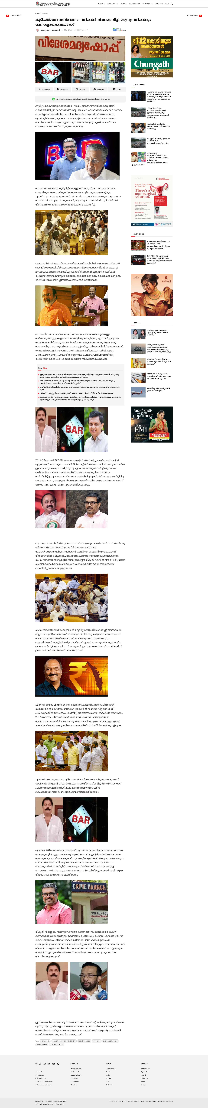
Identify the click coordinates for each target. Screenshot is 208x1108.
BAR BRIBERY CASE (110, 1041)
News (100, 4)
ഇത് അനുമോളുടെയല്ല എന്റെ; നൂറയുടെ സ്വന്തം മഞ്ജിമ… (157, 332)
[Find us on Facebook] (36, 1063)
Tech (143, 1081)
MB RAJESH (45, 1041)
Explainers (75, 1081)
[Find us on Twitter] (40, 1063)
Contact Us (39, 1075)
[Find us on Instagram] (45, 1063)
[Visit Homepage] (53, 3)
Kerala (108, 1072)
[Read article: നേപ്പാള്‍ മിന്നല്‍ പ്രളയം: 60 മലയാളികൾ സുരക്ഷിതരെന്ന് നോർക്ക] (138, 142)
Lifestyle (144, 1078)
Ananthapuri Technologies (54, 1104)
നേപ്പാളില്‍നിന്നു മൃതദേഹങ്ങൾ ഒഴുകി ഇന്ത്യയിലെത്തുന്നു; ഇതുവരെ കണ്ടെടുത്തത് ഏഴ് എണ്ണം (158, 112)
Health (143, 1075)
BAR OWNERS (42, 1044)
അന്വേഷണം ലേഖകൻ (50, 30)
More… (148, 4)
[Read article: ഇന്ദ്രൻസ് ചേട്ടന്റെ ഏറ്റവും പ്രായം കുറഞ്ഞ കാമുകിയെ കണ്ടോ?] (138, 363)
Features (45, 13)
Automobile (145, 1068)
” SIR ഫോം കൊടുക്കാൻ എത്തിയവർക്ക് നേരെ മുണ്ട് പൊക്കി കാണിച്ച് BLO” (159, 376)
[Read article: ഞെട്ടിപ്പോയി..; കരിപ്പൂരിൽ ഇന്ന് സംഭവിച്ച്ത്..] (138, 392)
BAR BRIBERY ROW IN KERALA (64, 1041)
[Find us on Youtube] (53, 1063)
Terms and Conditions (44, 1081)
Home (37, 13)
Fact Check (134, 4)
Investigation (162, 4)
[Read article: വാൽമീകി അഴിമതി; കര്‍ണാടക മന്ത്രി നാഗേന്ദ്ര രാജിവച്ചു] (138, 128)
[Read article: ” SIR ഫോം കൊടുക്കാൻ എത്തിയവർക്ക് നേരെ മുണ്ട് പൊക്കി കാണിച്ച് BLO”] (138, 378)
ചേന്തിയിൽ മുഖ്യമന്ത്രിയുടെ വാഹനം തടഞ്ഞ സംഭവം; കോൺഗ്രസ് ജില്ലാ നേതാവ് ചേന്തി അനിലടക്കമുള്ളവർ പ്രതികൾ (159, 96)
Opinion (74, 1085)
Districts (112, 4)
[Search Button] (172, 4)
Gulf (123, 4)
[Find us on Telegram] (58, 1063)
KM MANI (96, 1041)
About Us (39, 1072)
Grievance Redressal (43, 1085)
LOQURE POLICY (56, 1044)
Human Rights (76, 1075)
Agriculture (145, 1072)
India (108, 1075)
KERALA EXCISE (84, 1041)
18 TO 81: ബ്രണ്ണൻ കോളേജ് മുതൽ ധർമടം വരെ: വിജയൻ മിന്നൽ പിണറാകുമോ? (76, 393)
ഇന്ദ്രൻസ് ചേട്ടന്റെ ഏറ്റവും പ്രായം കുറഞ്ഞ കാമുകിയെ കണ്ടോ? (159, 361)
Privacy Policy (40, 1078)
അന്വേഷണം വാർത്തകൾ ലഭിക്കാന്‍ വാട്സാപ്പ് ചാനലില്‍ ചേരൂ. (83, 99)
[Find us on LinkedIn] (49, 1063)
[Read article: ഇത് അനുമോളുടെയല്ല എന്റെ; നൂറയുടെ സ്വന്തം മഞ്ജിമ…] (138, 334)
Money (143, 1085)
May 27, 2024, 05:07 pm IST (76, 30)
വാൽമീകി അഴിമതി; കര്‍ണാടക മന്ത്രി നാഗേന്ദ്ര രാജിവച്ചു (158, 126)
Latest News (110, 1068)
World (108, 1078)
